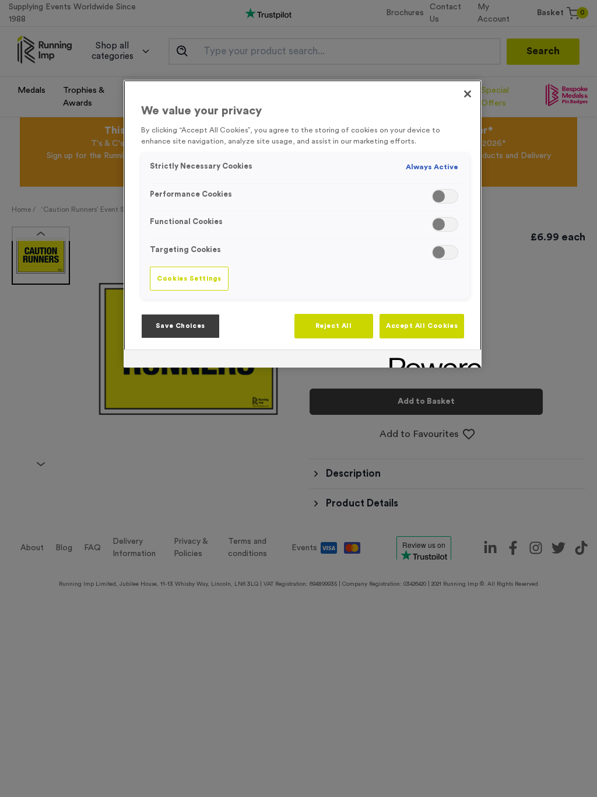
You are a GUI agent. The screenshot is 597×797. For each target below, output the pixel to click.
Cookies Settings (189, 278)
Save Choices (180, 326)
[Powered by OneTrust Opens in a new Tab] (431, 360)
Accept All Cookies (422, 326)
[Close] (467, 94)
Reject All (333, 326)
